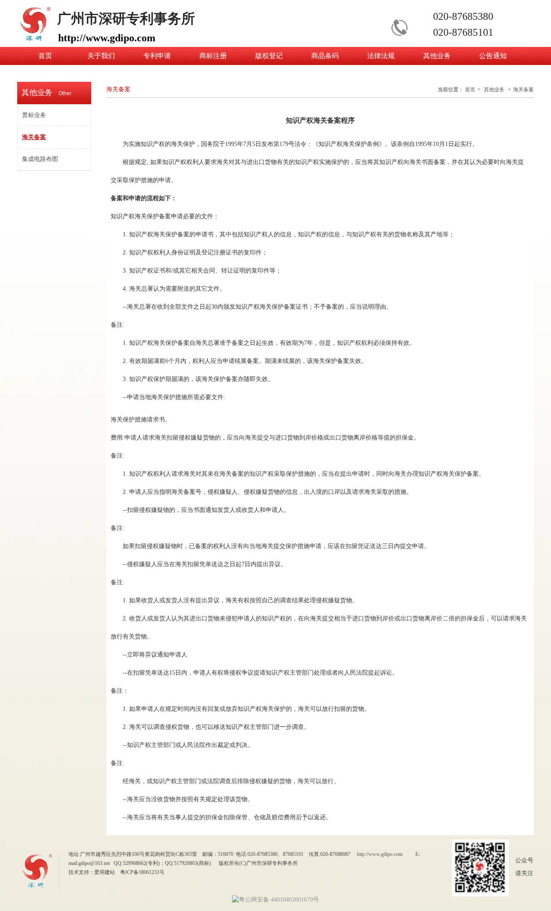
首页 (470, 90)
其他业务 (494, 90)
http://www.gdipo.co (378, 854)
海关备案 (523, 90)
